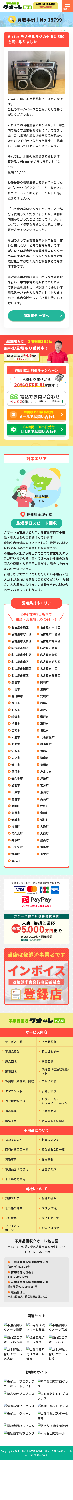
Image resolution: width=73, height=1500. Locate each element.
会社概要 (11, 1218)
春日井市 (17, 696)
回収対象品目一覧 (16, 1149)
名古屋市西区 (49, 648)
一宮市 (15, 689)
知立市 (15, 758)
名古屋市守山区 (21, 634)
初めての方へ (14, 1139)
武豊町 (44, 806)
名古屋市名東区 (50, 641)
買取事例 (11, 1159)
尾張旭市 (46, 744)
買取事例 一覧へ (36, 315)
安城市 (44, 696)
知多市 (15, 751)
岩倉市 (15, 799)
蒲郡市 (44, 751)
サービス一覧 (14, 1041)
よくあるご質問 (15, 1179)
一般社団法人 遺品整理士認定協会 (27, 1296)
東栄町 (44, 854)
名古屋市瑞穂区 (21, 668)
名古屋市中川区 (50, 627)
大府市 (15, 737)
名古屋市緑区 (20, 627)
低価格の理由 (14, 1208)
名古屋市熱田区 (50, 675)
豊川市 (15, 703)
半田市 (15, 723)
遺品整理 (11, 1111)
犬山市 (15, 765)
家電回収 (11, 1071)
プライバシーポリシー (14, 1228)
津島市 (44, 778)
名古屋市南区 (20, 662)
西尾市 (44, 703)
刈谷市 (15, 710)
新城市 (15, 819)
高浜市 (44, 799)
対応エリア (12, 1198)
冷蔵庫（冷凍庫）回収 (19, 1081)
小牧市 (44, 710)
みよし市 (46, 771)
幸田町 (44, 813)
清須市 (15, 771)
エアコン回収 (14, 1091)
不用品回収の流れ (16, 1169)
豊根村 (15, 861)
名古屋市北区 (20, 648)
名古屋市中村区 (21, 655)
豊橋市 (44, 689)
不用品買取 (12, 1051)
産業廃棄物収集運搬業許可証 (29, 1282)
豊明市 (44, 765)
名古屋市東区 (20, 675)
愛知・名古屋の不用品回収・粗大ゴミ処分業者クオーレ (43, 1451)
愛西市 (15, 785)
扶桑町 (15, 826)
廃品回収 (11, 1061)
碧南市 (44, 758)
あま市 (15, 744)
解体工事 (11, 1121)
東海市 (44, 723)
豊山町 (44, 840)
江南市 (15, 730)
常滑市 (44, 785)
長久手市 (17, 778)
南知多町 (17, 847)
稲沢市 (15, 716)
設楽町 (15, 854)
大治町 (44, 826)
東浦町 (44, 792)
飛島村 (44, 847)
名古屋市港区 (49, 655)
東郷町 (15, 806)
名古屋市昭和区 (50, 662)
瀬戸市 (44, 716)
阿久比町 (17, 833)
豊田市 (15, 682)
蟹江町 (44, 819)
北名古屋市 (47, 737)
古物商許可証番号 (22, 1272)
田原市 (15, 792)
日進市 (44, 730)
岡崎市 (44, 682)
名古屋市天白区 (21, 641)
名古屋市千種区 (50, 634)
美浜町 (15, 840)
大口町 (44, 833)
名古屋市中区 (49, 668)
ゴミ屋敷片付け (15, 1101)
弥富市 (15, 813)
